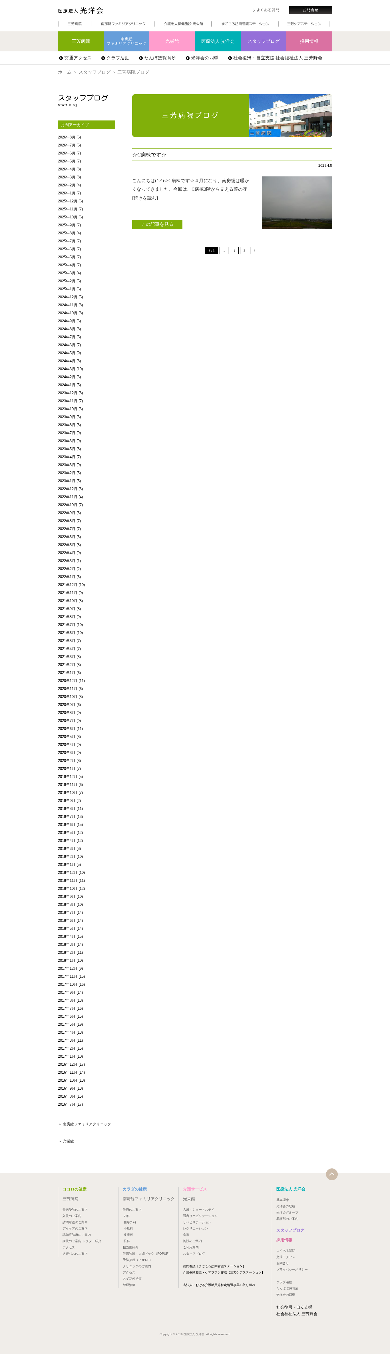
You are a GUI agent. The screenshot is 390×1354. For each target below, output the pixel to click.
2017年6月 (66, 1016)
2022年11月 (67, 497)
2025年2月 (66, 281)
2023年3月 (66, 465)
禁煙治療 (129, 1285)
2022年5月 (66, 545)
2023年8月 (66, 425)
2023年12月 (67, 393)
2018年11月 (67, 880)
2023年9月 (66, 417)
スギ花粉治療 (132, 1278)
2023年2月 (66, 473)
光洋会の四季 (204, 57)
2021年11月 (67, 593)
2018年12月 (67, 872)
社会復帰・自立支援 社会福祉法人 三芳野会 (277, 57)
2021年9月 (66, 609)
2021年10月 (67, 601)
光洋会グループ (287, 1212)
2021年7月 (66, 625)
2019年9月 (66, 800)
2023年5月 (66, 449)
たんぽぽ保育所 (160, 57)
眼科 (127, 1241)
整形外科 (130, 1222)
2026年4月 (66, 169)
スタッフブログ (264, 41)
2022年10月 (67, 505)
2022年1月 (66, 577)
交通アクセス (78, 57)
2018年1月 (66, 960)
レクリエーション (195, 1228)
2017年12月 (67, 968)
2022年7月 (66, 529)
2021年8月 (66, 617)
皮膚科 (128, 1234)
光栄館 (172, 41)
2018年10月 (67, 888)
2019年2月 (66, 856)
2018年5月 (66, 928)
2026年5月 (66, 161)
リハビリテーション (197, 1222)
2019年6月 (66, 824)
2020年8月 (66, 713)
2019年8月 (66, 808)
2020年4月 (66, 745)
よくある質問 (285, 1250)
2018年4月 (66, 936)
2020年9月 (66, 705)
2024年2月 (66, 377)
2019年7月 (66, 816)
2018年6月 (66, 920)
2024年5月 (66, 353)
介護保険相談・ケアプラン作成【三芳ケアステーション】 (224, 1272)
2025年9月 (66, 225)
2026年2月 (66, 185)
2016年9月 (66, 1088)
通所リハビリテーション (200, 1216)
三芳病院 (81, 41)
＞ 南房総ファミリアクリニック (84, 1124)
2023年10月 (67, 409)
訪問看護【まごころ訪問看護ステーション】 (214, 1266)
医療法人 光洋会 (80, 10)
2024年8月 (66, 329)
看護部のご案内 (287, 1218)
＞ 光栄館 (66, 1141)
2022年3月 (66, 561)
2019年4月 (66, 840)
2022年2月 (66, 569)
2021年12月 (67, 585)
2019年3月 (66, 848)
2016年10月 (67, 1080)
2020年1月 (66, 768)
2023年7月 (66, 433)
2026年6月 (66, 153)
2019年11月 (67, 784)
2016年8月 (66, 1096)
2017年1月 (66, 1056)
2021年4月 (66, 649)
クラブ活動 (117, 57)
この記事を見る (157, 224)
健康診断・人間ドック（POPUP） (147, 1253)
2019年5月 (66, 832)
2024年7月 (66, 337)
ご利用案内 (191, 1247)
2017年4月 (66, 1032)
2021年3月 (66, 657)
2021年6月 (66, 633)
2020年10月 (67, 697)
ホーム (65, 72)
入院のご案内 (72, 1216)
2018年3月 (66, 944)
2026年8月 (66, 137)
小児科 (128, 1228)
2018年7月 (66, 912)
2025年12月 (67, 201)
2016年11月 (67, 1072)
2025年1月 (66, 289)
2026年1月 (66, 193)
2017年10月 (67, 984)
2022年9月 (66, 513)
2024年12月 (67, 297)
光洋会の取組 (285, 1206)
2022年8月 (66, 521)
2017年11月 (67, 976)
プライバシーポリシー (292, 1269)
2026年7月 (66, 145)
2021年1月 (66, 673)
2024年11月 (67, 305)
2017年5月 (66, 1024)
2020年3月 (66, 753)
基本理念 (282, 1200)
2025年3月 (66, 273)
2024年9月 (66, 321)
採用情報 (309, 41)
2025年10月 (67, 217)
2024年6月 (66, 345)
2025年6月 (66, 249)
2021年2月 (66, 665)
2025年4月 (66, 265)
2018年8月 (66, 904)
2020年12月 (67, 681)
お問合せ (282, 1263)
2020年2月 (66, 761)
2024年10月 (67, 313)
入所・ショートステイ (198, 1209)
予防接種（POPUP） (137, 1260)
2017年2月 (66, 1048)
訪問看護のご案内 (75, 1222)
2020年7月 (66, 721)
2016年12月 (67, 1064)
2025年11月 (67, 209)
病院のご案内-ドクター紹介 (82, 1241)
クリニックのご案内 (137, 1266)
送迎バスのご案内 (75, 1253)
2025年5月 (66, 257)
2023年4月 (66, 457)
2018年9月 (66, 896)
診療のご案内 (132, 1209)
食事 (186, 1234)
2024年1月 (66, 385)
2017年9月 (66, 992)
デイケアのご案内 (75, 1228)
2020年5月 (66, 737)
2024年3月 (66, 369)
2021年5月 (66, 641)
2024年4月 (66, 361)
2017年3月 (66, 1040)
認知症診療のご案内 (77, 1234)
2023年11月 (67, 401)
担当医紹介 (130, 1247)
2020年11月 (67, 689)
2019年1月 (66, 864)
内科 (127, 1216)
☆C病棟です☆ (149, 155)
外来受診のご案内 (75, 1209)
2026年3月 (66, 177)
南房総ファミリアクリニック (126, 41)
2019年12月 (67, 776)
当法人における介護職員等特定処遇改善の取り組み (219, 1285)
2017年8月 (66, 1000)
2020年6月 (66, 729)
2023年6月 (66, 441)
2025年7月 (66, 241)
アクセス (69, 1247)
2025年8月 (66, 233)
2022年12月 (67, 489)
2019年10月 (67, 792)
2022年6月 (66, 537)
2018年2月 (66, 952)
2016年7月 (66, 1104)
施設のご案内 (192, 1241)
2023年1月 (66, 481)
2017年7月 (66, 1008)
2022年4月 (66, 553)
